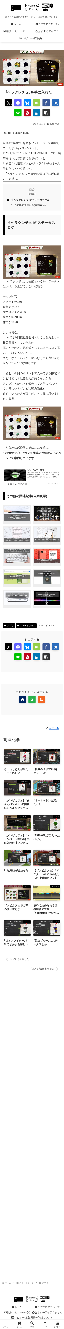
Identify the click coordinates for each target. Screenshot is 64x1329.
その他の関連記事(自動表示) (30, 205)
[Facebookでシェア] (46, 646)
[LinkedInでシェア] (36, 112)
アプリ (10, 625)
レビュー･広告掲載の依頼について (33, 1317)
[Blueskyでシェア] (27, 102)
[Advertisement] (32, 1123)
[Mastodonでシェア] (18, 102)
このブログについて (48, 1307)
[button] (46, 112)
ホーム (18, 1307)
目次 (32, 189)
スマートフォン (28, 625)
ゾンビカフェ (48, 625)
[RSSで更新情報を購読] (41, 699)
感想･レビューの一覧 (18, 1312)
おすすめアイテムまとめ (48, 1312)
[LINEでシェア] (18, 112)
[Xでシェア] (8, 646)
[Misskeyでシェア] (36, 102)
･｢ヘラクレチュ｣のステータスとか (30, 199)
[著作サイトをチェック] (22, 699)
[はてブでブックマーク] (55, 646)
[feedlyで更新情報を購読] (32, 699)
